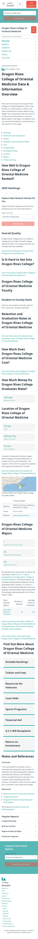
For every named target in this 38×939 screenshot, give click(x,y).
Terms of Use (7, 919)
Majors (6, 157)
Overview (6, 41)
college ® (10, 4)
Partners (4, 906)
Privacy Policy (7, 921)
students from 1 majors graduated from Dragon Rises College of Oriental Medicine (18, 577)
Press (3, 891)
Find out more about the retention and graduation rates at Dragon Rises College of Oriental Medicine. (18, 338)
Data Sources (6, 898)
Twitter (5, 908)
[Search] (20, 4)
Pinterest (5, 911)
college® (6, 884)
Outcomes (6, 58)
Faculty (6, 139)
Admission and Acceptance (14, 136)
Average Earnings (10, 151)
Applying (5, 44)
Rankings (7, 132)
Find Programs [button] (31, 4)
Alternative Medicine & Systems (7, 612)
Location (6, 154)
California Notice (8, 924)
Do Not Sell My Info (9, 926)
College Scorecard (10, 797)
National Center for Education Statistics (19, 794)
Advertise (5, 903)
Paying (4, 54)
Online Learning (9, 160)
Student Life (6, 51)
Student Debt (8, 148)
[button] (33, 29)
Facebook (6, 913)
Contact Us (5, 893)
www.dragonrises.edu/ (21, 515)
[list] (19, 41)
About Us (4, 888)
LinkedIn (5, 916)
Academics (6, 47)
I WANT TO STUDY (7, 213)
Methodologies (6, 901)
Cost (5, 145)
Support (4, 896)
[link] (19, 41)
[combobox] (20, 4)
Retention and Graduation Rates (16, 142)
